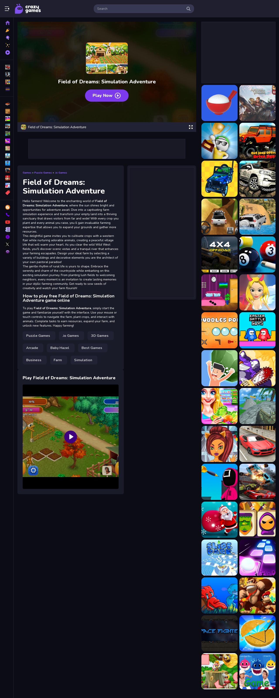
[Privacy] (6, 251)
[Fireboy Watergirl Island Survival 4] (219, 595)
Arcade (32, 348)
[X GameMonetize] (6, 244)
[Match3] (6, 148)
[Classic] (6, 111)
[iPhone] (6, 118)
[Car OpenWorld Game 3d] (257, 444)
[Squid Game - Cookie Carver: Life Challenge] (257, 633)
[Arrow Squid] (219, 482)
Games (27, 172)
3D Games (100, 335)
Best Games (92, 348)
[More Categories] (6, 89)
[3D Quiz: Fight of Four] (219, 141)
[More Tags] (6, 192)
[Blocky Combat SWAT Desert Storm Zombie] (257, 406)
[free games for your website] (6, 126)
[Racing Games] (6, 67)
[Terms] (6, 229)
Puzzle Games (43, 172)
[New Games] (6, 30)
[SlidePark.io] (219, 558)
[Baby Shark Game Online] (257, 671)
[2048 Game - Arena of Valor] (257, 103)
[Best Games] (6, 37)
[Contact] (6, 214)
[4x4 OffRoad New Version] (219, 254)
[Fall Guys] (6, 163)
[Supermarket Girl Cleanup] (219, 406)
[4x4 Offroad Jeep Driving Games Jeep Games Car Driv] (257, 217)
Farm (58, 360)
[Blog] (6, 207)
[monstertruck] (6, 170)
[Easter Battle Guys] (257, 330)
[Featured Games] (6, 45)
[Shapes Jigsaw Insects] (219, 671)
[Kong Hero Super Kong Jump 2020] (257, 595)
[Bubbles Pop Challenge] (219, 330)
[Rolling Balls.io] (219, 368)
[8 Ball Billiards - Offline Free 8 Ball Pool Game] (257, 254)
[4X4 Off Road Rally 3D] (219, 179)
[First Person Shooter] (6, 133)
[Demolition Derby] (257, 482)
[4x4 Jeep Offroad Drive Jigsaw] (257, 141)
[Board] (6, 155)
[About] (6, 237)
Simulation (83, 360)
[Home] (6, 23)
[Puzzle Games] (6, 82)
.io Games (61, 172)
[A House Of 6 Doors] (219, 292)
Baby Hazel (59, 348)
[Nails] (6, 141)
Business (33, 360)
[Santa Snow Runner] (219, 520)
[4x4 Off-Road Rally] (257, 179)
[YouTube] (6, 222)
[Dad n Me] (257, 368)
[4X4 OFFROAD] (219, 217)
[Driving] (6, 104)
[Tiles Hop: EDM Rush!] (257, 558)
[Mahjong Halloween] (257, 520)
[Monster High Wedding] (219, 444)
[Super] (6, 178)
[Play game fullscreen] (191, 127)
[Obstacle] (6, 185)
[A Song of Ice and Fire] (257, 292)
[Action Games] (6, 74)
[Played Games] (6, 52)
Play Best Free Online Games (28, 9)
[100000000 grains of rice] (219, 103)
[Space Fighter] (219, 633)
